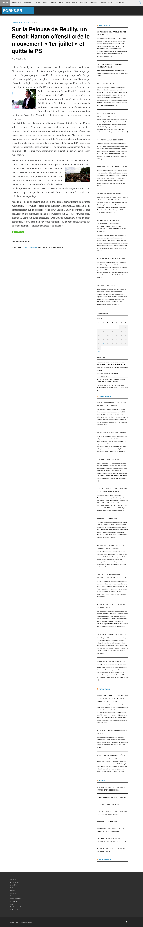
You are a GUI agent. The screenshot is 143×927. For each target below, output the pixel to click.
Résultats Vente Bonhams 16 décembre (112, 755)
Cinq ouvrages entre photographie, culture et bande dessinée (111, 404)
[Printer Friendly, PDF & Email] (18, 232)
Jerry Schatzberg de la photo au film (112, 167)
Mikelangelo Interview (106, 285)
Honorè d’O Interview (105, 84)
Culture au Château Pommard (109, 194)
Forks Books (105, 396)
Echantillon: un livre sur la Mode (111, 661)
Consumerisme (71, 3)
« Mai (98, 351)
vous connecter (30, 247)
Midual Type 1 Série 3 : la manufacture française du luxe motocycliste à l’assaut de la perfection (112, 698)
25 (103, 344)
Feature (53, 3)
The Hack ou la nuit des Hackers (110, 140)
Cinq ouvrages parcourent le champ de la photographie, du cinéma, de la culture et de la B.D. (112, 387)
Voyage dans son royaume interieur (111, 433)
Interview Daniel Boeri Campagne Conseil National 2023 (110, 65)
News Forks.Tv (106, 25)
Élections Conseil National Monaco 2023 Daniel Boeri (111, 33)
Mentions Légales (106, 3)
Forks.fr (12, 10)
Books (45, 3)
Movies (37, 3)
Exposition (28, 3)
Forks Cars (104, 689)
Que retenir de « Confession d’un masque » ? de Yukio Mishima (110, 546)
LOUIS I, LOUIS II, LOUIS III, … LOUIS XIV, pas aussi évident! (111, 606)
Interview (93, 3)
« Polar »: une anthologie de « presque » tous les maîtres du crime (112, 576)
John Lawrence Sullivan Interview (111, 259)
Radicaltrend (105, 859)
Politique (5, 3)
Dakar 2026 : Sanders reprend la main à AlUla (112, 732)
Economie (83, 3)
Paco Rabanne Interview (106, 113)
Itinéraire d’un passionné (107, 518)
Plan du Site (120, 3)
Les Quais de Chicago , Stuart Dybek (111, 634)
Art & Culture (16, 3)
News (61, 3)
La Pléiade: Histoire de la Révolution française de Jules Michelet (112, 490)
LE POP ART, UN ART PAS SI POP (108, 459)
